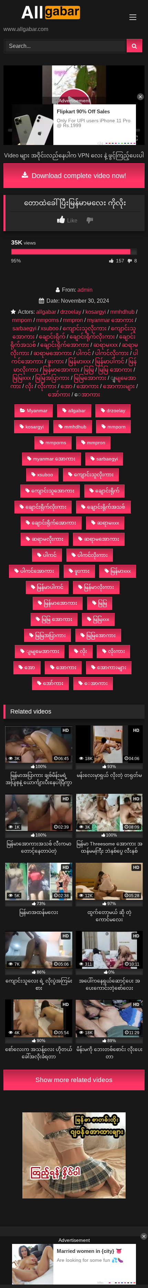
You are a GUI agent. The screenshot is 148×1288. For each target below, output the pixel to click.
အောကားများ (119, 386)
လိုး (29, 386)
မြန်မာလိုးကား (99, 587)
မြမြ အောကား (115, 370)
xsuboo (50, 328)
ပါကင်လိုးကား (112, 353)
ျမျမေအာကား (42, 651)
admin (85, 290)
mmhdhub (122, 312)
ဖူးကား (55, 361)
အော (66, 386)
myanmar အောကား (110, 320)
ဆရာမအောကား (52, 353)
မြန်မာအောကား (61, 370)
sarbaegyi (24, 328)
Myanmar (37, 410)
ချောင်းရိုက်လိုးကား (92, 337)
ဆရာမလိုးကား (47, 539)
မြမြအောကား (90, 378)
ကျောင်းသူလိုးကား (85, 328)
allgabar (46, 312)
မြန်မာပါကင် (109, 361)
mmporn (22, 320)
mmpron (73, 320)
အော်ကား (59, 394)
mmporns (47, 320)
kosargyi (95, 312)
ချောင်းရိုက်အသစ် (106, 507)
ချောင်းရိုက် (52, 337)
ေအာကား (90, 394)
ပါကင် (83, 353)
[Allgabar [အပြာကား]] (60, 13)
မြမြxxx (21, 378)
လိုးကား (47, 386)
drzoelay (70, 312)
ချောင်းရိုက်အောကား (64, 345)
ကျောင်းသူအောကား (52, 491)
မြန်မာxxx (79, 361)
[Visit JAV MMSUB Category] (74, 1196)
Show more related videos (74, 1079)
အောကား (87, 386)
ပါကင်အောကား (37, 571)
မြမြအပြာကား (52, 378)
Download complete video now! (78, 175)
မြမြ (89, 370)
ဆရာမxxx (105, 345)
